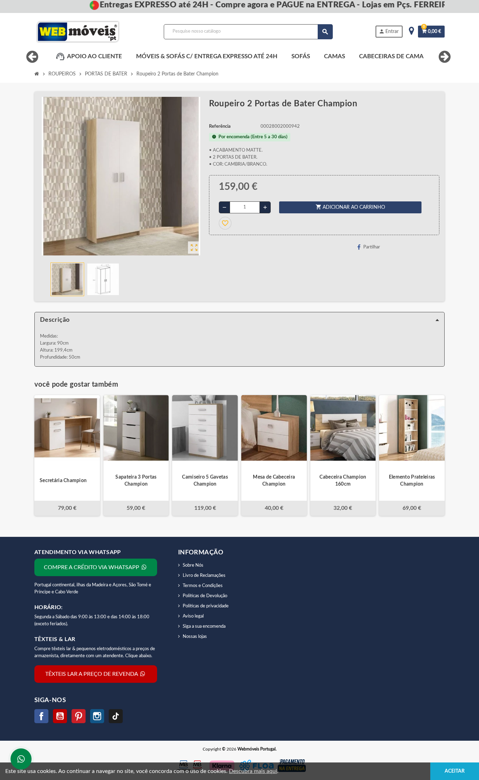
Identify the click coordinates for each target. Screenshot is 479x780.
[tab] (239, 320)
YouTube (60, 716)
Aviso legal (193, 616)
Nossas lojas (195, 636)
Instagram (97, 716)
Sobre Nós (193, 565)
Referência (220, 126)
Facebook (41, 716)
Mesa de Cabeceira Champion (274, 481)
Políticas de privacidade (206, 606)
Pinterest (79, 716)
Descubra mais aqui (253, 771)
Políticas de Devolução (205, 596)
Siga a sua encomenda (204, 626)
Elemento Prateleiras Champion (412, 481)
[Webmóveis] (77, 31)
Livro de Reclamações (204, 575)
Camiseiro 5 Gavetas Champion (205, 481)
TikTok (116, 716)
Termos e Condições (203, 586)
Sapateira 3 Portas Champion (135, 481)
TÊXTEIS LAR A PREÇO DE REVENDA (92, 674)
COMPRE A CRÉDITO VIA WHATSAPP (92, 567)
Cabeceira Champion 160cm (342, 481)
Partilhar (371, 247)
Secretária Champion (63, 480)
